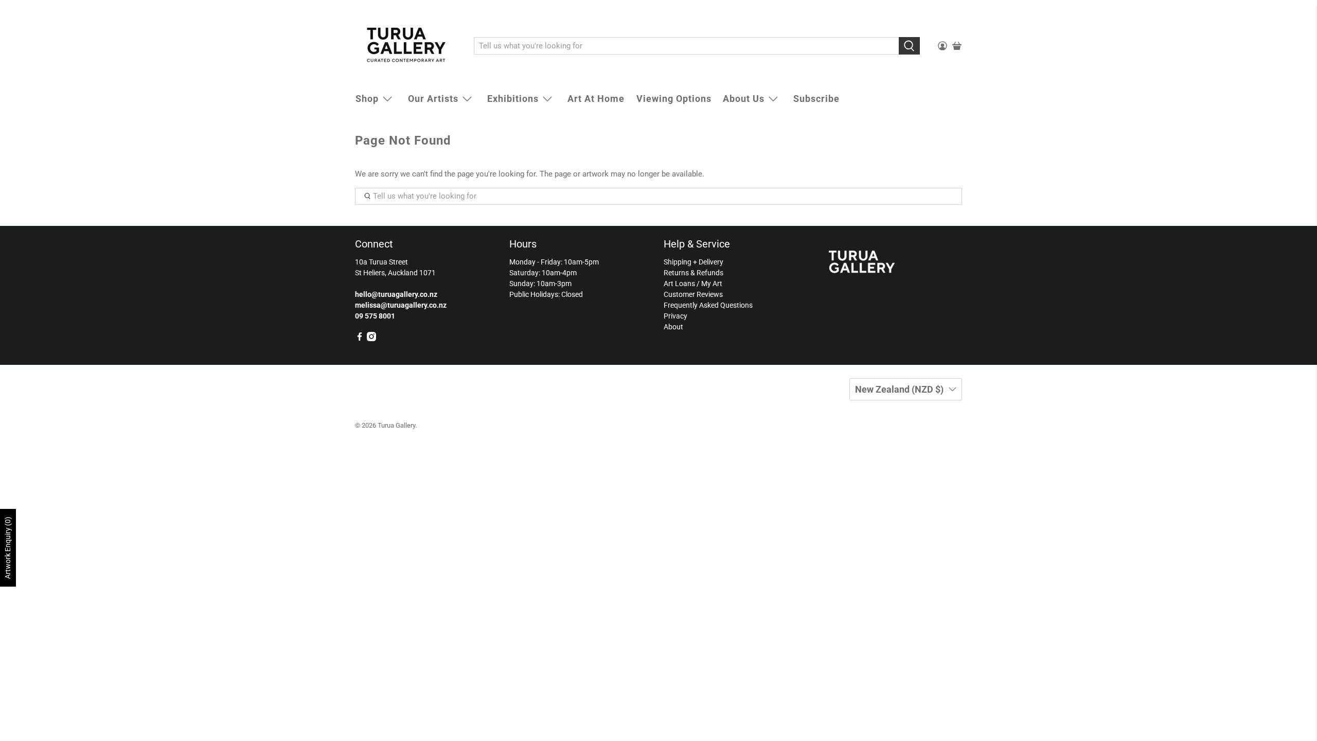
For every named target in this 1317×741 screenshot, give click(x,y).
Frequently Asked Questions (708, 305)
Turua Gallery (396, 425)
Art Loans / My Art (693, 283)
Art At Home (596, 98)
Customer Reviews (693, 294)
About (673, 327)
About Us (743, 98)
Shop (367, 98)
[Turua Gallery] (406, 46)
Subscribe (816, 98)
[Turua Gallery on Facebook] (359, 338)
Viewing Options (673, 98)
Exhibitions (513, 98)
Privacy (675, 316)
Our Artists (433, 98)
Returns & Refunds (693, 273)
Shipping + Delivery (693, 262)
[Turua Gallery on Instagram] (371, 338)
